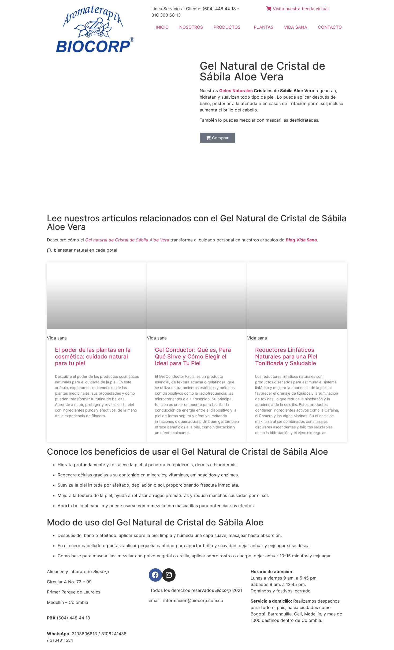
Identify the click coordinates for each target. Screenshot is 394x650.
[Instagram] (169, 575)
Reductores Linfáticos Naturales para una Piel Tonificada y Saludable (286, 356)
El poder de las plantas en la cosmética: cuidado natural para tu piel (93, 356)
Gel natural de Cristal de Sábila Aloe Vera (127, 239)
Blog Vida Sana (301, 239)
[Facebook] (155, 575)
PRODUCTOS (227, 27)
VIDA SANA (295, 27)
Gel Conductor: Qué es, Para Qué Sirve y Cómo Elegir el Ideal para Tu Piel (193, 356)
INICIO (162, 27)
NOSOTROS (191, 27)
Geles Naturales (236, 90)
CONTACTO (330, 27)
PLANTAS (263, 27)
